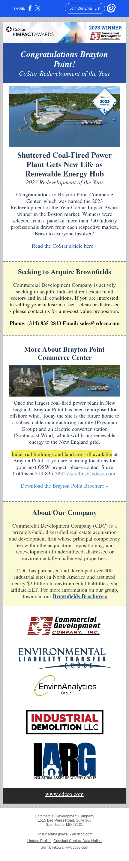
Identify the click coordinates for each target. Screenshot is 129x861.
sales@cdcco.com (100, 323)
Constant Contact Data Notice (77, 841)
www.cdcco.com (64, 794)
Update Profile (39, 841)
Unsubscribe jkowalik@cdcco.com (64, 834)
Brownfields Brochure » (80, 596)
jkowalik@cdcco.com (71, 847)
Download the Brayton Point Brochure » (64, 485)
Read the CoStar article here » (65, 245)
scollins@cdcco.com (92, 473)
